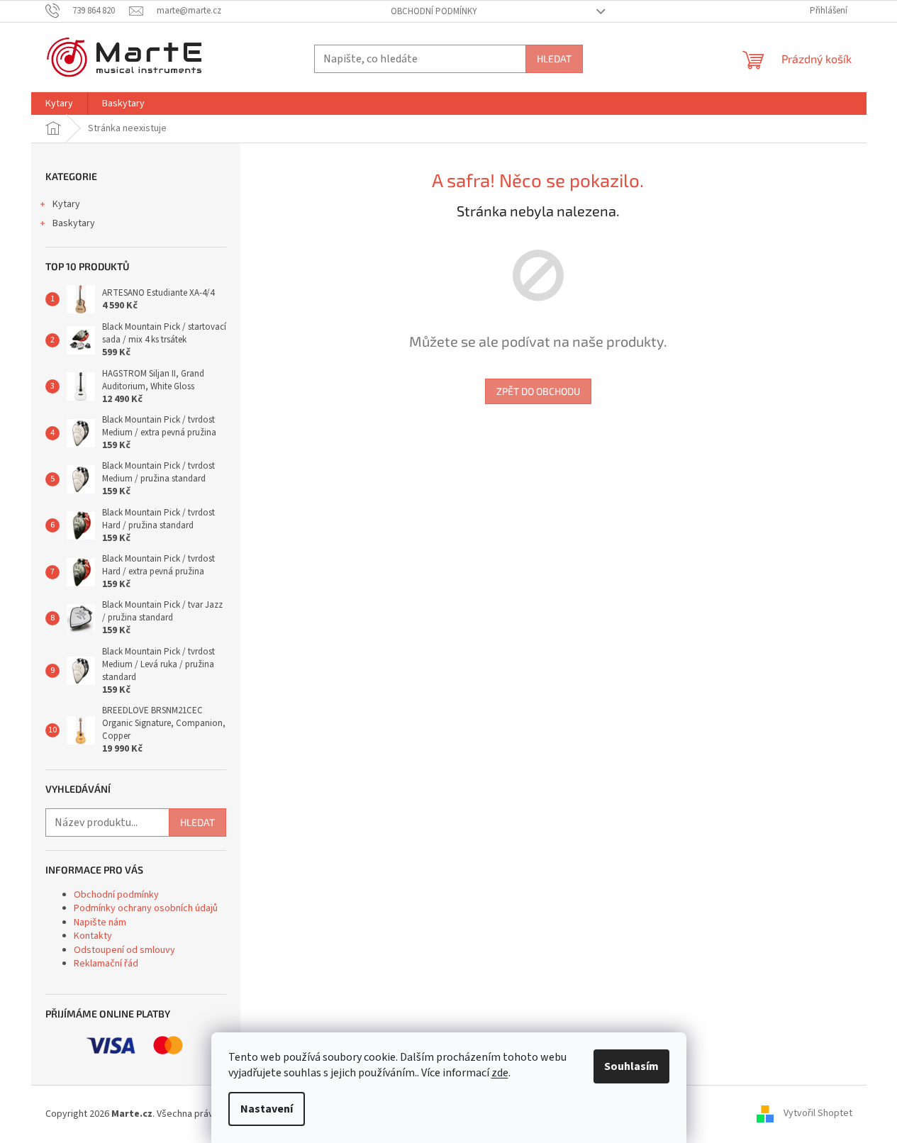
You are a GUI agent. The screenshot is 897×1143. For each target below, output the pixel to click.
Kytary (66, 204)
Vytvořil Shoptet (818, 1114)
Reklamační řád (106, 964)
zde (499, 1073)
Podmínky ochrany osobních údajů (146, 908)
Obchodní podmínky (434, 11)
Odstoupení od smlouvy (124, 950)
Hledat (554, 58)
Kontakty (93, 936)
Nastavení (266, 1109)
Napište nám (100, 922)
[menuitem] (59, 103)
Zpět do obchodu (538, 391)
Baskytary (73, 223)
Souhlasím (631, 1066)
